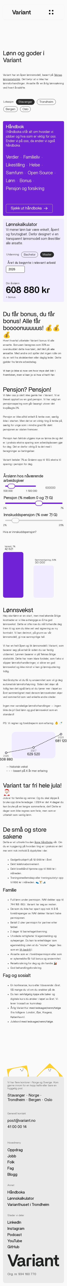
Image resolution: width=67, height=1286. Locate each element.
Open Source (40, 173)
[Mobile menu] (51, 12)
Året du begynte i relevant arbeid (31, 262)
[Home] (21, 12)
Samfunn (14, 173)
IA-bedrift (25, 949)
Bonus (25, 181)
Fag (10, 1168)
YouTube (14, 1241)
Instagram (15, 1229)
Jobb (11, 1156)
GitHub (13, 1247)
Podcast (14, 1235)
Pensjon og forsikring (25, 188)
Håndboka (16, 1192)
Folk (11, 1162)
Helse (34, 165)
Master (47, 254)
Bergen (10, 109)
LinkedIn (14, 1222)
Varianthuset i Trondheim (28, 1205)
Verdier (12, 157)
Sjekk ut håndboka (26, 208)
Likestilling (15, 165)
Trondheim (46, 101)
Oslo (25, 109)
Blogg (12, 1174)
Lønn (10, 181)
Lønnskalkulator (20, 1198)
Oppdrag (15, 1150)
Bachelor (30, 254)
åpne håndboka (44, 842)
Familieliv (31, 157)
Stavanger (25, 101)
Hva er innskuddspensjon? (19, 531)
